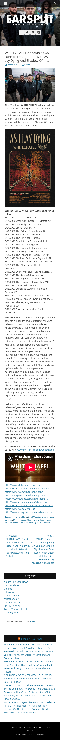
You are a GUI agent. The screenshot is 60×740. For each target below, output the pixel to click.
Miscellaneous (19, 519)
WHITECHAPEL (43, 522)
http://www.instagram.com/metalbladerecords (30, 512)
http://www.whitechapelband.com (23, 485)
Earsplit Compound (33, 727)
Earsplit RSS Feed (31, 638)
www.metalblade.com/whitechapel (35, 449)
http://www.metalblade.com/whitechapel (27, 502)
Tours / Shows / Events (23, 522)
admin (27, 64)
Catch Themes (38, 734)
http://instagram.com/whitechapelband (26, 495)
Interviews (9, 592)
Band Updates (34, 517)
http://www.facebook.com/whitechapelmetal (28, 488)
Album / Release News (17, 517)
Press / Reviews (12, 605)
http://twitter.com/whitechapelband (24, 491)
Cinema (45, 517)
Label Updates (11, 595)
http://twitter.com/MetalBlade (21, 508)
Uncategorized (12, 612)
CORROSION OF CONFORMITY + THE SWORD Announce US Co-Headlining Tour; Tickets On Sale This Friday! (28, 678)
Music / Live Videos (35, 519)
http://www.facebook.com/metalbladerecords (29, 505)
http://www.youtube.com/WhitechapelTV (26, 498)
